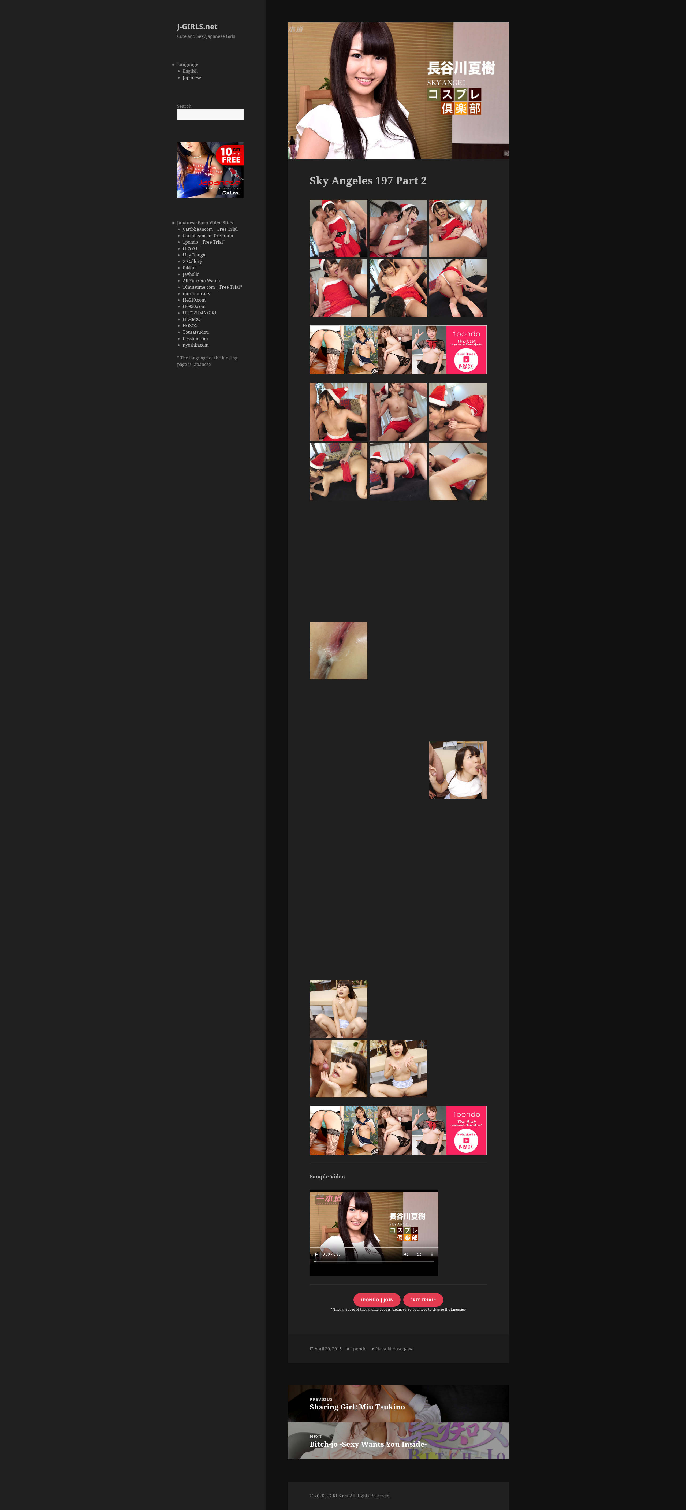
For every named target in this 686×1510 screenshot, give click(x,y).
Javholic (191, 274)
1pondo (190, 242)
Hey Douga (194, 255)
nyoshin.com (195, 345)
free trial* (423, 1300)
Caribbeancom (198, 229)
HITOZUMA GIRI (199, 313)
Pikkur (189, 268)
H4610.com (194, 300)
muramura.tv (196, 293)
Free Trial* (214, 242)
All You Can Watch (201, 281)
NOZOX (190, 326)
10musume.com (199, 287)
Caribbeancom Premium (208, 236)
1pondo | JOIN (377, 1300)
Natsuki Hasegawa (394, 1349)
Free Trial (227, 229)
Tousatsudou (196, 332)
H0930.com (194, 306)
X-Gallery (192, 261)
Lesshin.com (195, 338)
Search (184, 106)
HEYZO (190, 248)
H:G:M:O (191, 319)
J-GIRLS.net (197, 26)
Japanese (192, 77)
